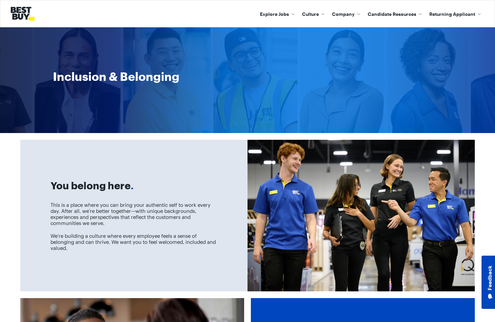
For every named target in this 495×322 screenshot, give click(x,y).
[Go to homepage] (23, 13)
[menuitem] (277, 13)
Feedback (490, 278)
